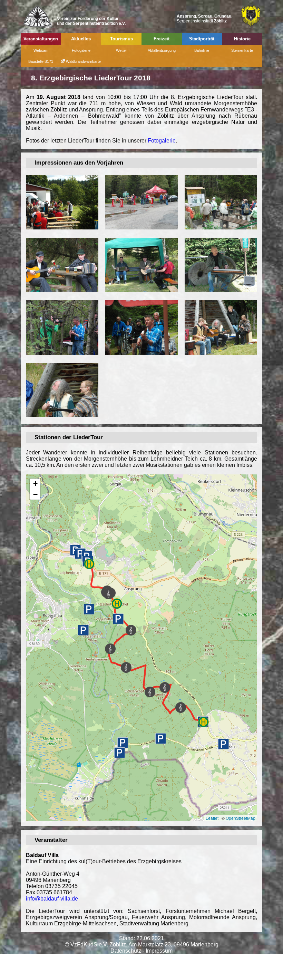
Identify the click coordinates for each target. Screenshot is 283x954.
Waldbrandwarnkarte (83, 61)
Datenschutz (125, 951)
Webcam (40, 50)
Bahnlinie (201, 50)
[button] (180, 707)
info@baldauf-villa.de (52, 899)
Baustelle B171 (40, 61)
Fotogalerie (81, 50)
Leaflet (212, 818)
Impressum (159, 951)
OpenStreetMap (240, 818)
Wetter (121, 50)
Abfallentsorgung (162, 50)
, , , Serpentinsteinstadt (204, 18)
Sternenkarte (242, 50)
